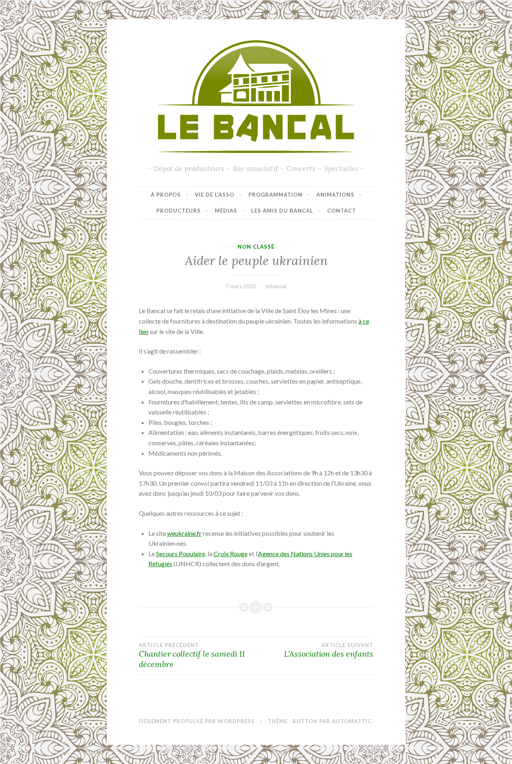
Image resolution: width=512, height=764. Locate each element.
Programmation (275, 194)
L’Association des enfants (328, 650)
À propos (166, 194)
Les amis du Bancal (282, 210)
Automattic (352, 721)
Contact (341, 210)
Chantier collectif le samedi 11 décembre (192, 655)
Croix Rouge (231, 553)
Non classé (256, 246)
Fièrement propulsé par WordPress (197, 721)
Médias (226, 210)
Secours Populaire (180, 553)
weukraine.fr (184, 533)
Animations (335, 194)
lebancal (276, 286)
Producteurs (178, 210)
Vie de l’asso (214, 194)
